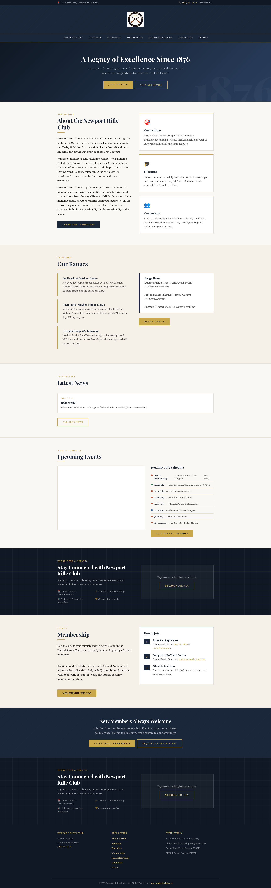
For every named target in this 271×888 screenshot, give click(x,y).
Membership (135, 37)
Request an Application (159, 743)
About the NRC (73, 37)
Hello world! (68, 402)
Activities (95, 37)
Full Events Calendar (172, 533)
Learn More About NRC (78, 224)
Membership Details (76, 693)
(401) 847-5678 (189, 2)
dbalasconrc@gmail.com (192, 659)
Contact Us (185, 37)
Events (203, 37)
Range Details (154, 321)
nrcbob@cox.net (177, 585)
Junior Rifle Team (160, 37)
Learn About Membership (112, 743)
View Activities (151, 85)
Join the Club (118, 84)
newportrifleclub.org (162, 883)
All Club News (73, 422)
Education (114, 37)
